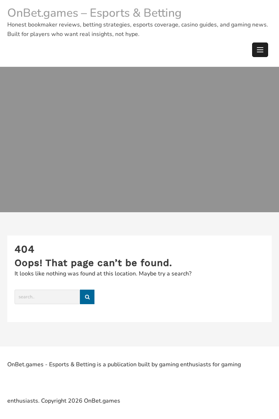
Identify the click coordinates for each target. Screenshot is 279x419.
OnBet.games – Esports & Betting (94, 13)
